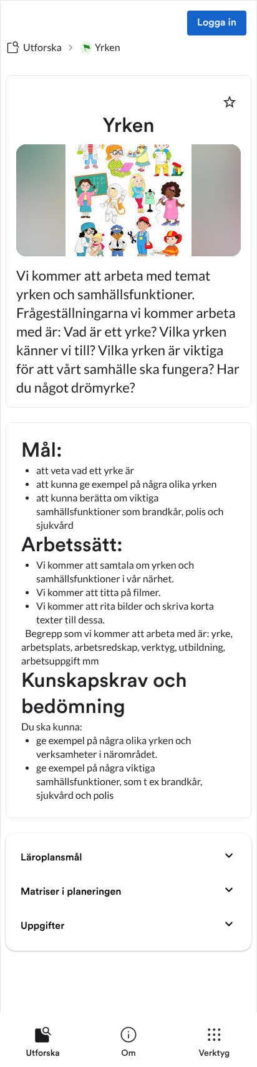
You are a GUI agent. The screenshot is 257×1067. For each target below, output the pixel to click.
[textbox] (128, 620)
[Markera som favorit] (229, 102)
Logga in (216, 23)
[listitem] (42, 1045)
